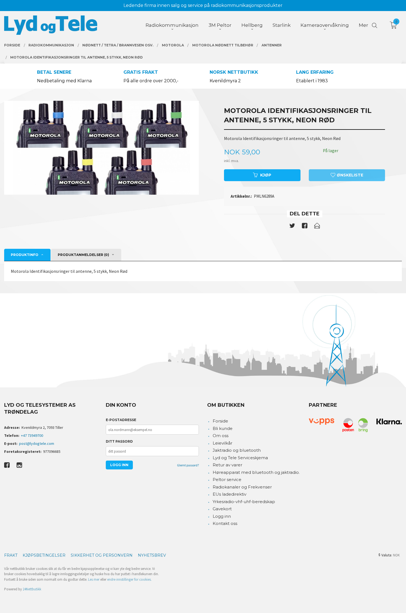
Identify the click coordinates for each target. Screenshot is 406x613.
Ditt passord (119, 441)
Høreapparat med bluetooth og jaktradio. (256, 472)
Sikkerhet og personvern (102, 555)
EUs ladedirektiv (229, 494)
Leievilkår (222, 443)
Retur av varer (227, 464)
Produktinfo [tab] (24, 255)
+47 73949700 (32, 435)
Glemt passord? (188, 465)
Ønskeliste (349, 175)
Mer (363, 25)
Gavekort (222, 508)
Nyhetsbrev (152, 555)
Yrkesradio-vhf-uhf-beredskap (244, 501)
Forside (220, 421)
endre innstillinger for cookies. (129, 579)
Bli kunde (223, 428)
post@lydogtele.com (36, 443)
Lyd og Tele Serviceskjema (240, 457)
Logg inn (222, 516)
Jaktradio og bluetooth (237, 450)
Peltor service (227, 479)
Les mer (93, 579)
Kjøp (265, 175)
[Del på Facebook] (305, 227)
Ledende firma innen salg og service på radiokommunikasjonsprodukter (203, 5)
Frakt (10, 555)
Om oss (220, 435)
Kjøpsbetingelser (44, 555)
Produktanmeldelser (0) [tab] (83, 255)
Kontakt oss (225, 523)
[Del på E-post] (317, 227)
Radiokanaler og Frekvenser (242, 487)
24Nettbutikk (32, 589)
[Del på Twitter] (292, 227)
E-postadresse (121, 420)
